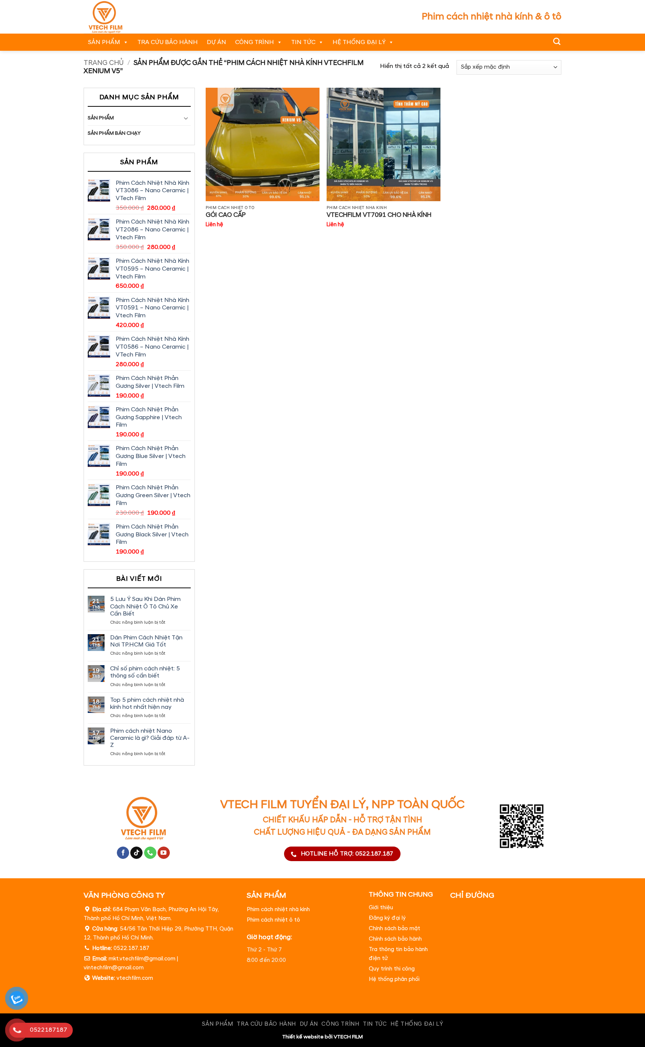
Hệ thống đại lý (359, 42)
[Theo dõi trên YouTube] (164, 853)
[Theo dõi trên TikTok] (136, 853)
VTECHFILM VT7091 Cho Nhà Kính (379, 215)
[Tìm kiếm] (556, 41)
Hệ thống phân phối (394, 979)
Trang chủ (104, 63)
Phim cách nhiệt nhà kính (278, 909)
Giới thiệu (381, 908)
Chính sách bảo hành (395, 939)
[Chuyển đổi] (186, 117)
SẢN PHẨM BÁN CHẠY (114, 133)
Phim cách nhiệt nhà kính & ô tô (491, 16)
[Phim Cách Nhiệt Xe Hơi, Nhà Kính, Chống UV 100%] (115, 17)
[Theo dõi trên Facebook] (123, 853)
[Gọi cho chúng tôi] (150, 853)
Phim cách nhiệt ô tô (273, 919)
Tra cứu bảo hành (167, 42)
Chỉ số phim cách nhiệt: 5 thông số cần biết (145, 672)
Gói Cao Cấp (226, 215)
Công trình (254, 42)
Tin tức (303, 42)
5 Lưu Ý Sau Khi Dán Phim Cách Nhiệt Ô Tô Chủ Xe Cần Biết (145, 606)
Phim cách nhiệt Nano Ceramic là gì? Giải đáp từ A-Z (150, 738)
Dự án (216, 42)
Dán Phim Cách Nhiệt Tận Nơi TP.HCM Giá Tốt (146, 641)
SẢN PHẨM (104, 42)
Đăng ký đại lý (387, 918)
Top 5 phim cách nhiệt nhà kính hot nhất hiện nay (147, 704)
